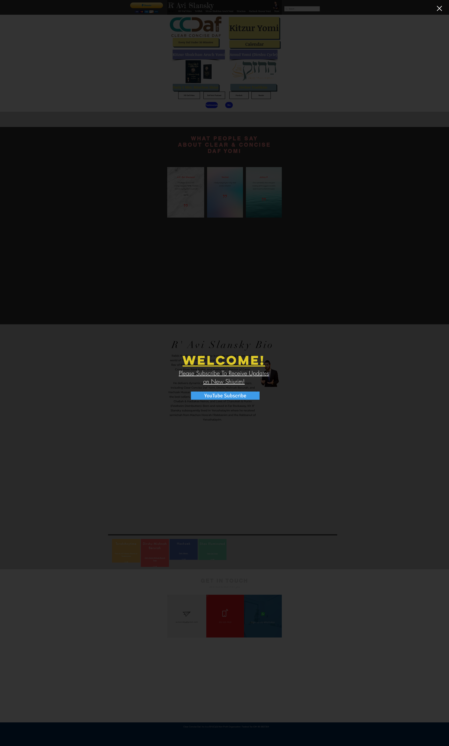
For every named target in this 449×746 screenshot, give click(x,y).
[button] (439, 8)
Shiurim (234, 381)
